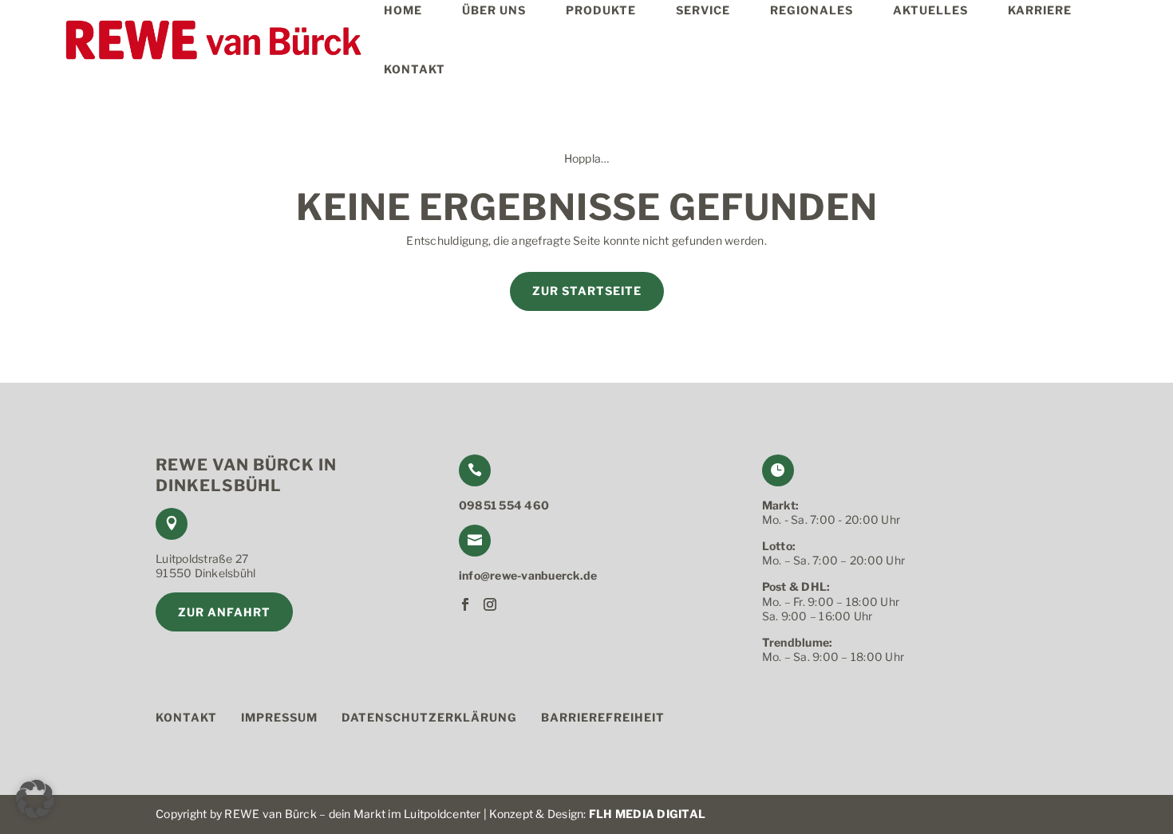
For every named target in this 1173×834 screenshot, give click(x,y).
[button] (211, 40)
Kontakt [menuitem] (414, 69)
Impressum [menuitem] (279, 717)
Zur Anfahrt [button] (224, 612)
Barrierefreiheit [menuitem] (603, 717)
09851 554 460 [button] (504, 505)
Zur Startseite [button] (587, 290)
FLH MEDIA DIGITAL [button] (647, 813)
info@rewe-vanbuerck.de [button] (528, 575)
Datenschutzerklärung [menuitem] (429, 717)
